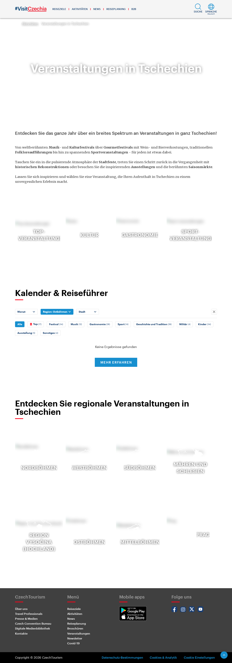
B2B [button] (133, 9)
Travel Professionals (28, 613)
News (97, 9)
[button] (198, 9)
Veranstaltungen (78, 633)
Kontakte (21, 633)
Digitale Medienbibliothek (32, 628)
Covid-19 (73, 643)
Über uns (21, 608)
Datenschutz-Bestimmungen (122, 657)
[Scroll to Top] (224, 655)
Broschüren (75, 628)
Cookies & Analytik (163, 657)
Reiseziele (59, 9)
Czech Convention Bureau (33, 623)
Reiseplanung (116, 9)
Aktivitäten (80, 9)
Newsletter (74, 638)
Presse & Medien (26, 618)
